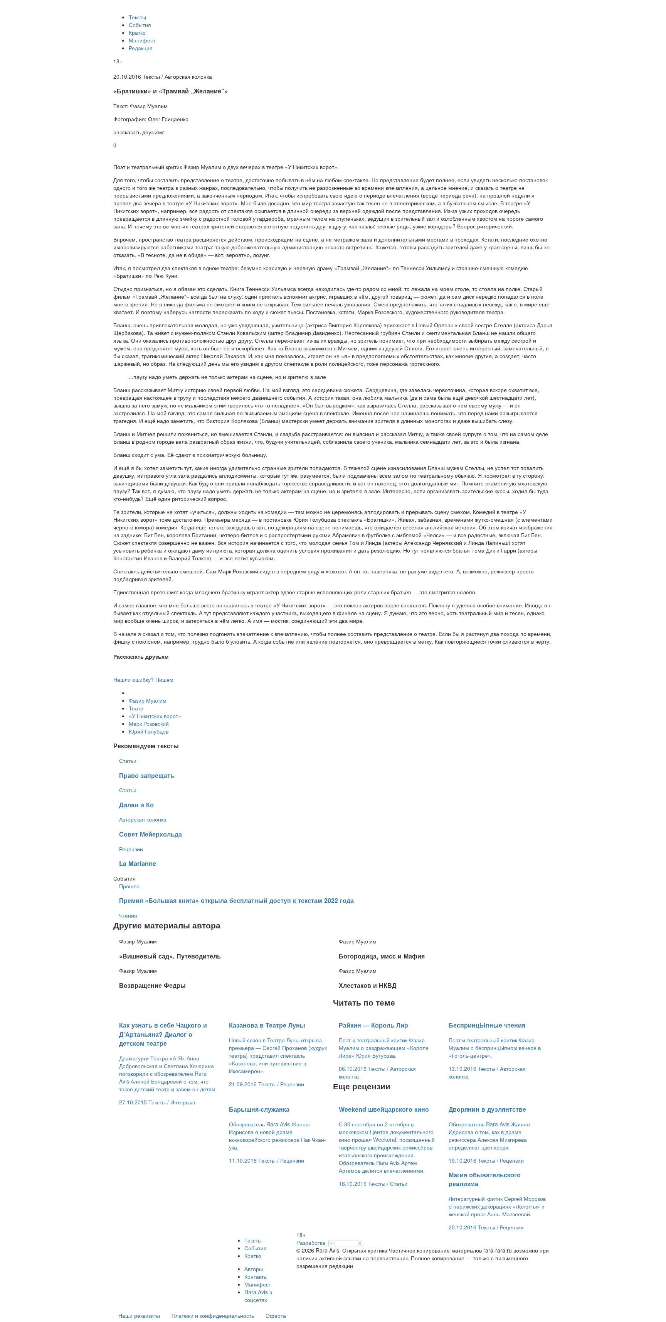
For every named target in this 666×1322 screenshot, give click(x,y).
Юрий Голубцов (148, 731)
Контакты (255, 1276)
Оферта (276, 1315)
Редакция (141, 48)
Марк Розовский (149, 723)
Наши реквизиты (139, 1315)
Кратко (137, 32)
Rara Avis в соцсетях (258, 1295)
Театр (136, 708)
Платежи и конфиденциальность (213, 1315)
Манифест (142, 40)
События (140, 25)
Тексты (137, 17)
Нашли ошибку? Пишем (143, 679)
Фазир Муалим (147, 700)
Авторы (253, 1269)
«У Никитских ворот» (155, 716)
